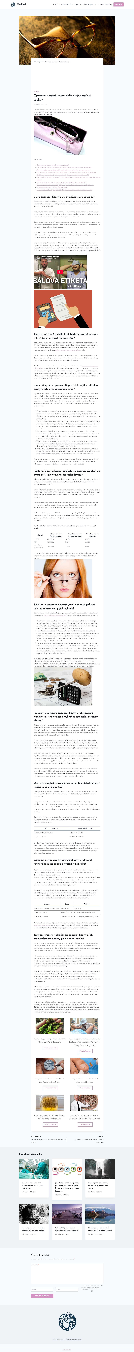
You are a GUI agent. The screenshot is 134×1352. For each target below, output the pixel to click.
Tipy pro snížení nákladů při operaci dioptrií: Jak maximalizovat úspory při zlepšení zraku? (64, 190)
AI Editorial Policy (67, 1349)
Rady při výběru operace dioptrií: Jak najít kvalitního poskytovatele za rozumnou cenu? (64, 170)
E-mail (59, 1289)
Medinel (38, 104)
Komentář (35, 1265)
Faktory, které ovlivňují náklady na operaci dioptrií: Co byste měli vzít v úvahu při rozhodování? (66, 172)
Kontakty (108, 4)
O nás (101, 4)
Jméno (34, 1289)
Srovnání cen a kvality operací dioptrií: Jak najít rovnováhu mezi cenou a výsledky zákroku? (65, 185)
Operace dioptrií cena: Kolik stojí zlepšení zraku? (52, 187)
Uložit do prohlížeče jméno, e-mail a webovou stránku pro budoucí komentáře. (92, 1287)
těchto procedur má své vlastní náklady (67, 350)
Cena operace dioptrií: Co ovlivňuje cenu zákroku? (53, 165)
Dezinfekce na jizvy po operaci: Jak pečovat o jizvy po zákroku (48, 1139)
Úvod (55, 4)
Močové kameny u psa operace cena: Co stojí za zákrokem (32, 1185)
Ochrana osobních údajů (73, 1339)
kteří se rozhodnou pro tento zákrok (55, 615)
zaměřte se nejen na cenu (42, 925)
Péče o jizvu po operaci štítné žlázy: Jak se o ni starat (98, 1185)
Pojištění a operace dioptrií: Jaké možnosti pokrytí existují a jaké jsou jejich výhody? (63, 175)
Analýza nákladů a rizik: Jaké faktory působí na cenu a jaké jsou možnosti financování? (64, 167)
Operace (78, 4)
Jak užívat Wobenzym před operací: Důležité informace (89, 1139)
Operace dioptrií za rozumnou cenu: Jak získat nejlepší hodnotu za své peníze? (61, 182)
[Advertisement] (67, 77)
